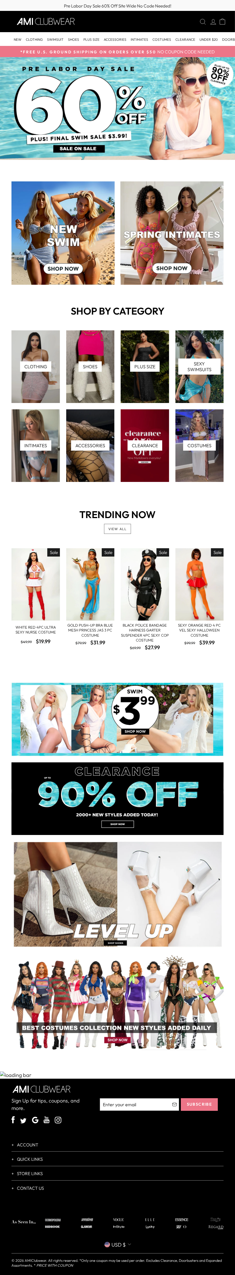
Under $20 (208, 39)
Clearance (185, 39)
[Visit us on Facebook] (13, 1120)
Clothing (34, 39)
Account (27, 1145)
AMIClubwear (35, 1260)
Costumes (161, 39)
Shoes (73, 39)
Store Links (29, 1173)
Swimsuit (55, 39)
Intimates (139, 39)
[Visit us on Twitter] (23, 1121)
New (17, 39)
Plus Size (91, 39)
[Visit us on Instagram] (58, 1121)
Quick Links (29, 1159)
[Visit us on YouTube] (47, 1120)
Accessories (115, 39)
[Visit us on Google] (35, 1121)
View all (117, 529)
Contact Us (30, 1188)
